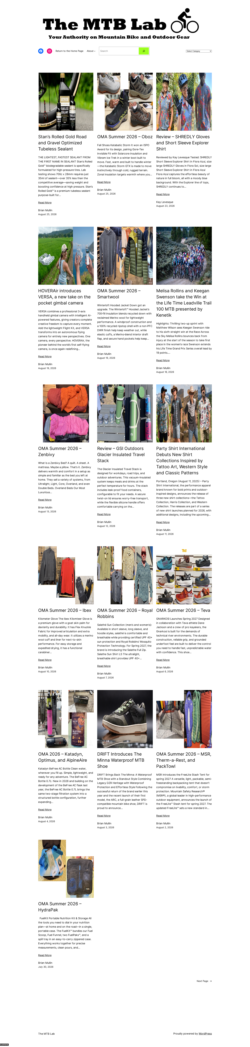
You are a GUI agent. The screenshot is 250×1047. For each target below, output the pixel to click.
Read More (45, 202)
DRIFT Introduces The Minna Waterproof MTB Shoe (120, 760)
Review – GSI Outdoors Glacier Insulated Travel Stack (121, 454)
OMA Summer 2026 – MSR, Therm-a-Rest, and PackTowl (183, 760)
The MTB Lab (46, 1033)
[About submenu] (94, 51)
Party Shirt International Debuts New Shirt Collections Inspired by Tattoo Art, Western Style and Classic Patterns (181, 460)
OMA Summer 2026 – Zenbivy (59, 451)
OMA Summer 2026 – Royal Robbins (125, 613)
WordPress (205, 1033)
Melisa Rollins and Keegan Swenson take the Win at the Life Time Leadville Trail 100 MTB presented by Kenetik (184, 303)
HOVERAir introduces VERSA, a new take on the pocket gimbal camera (64, 296)
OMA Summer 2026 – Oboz (125, 136)
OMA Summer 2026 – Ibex (64, 610)
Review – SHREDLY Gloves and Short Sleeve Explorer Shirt (183, 142)
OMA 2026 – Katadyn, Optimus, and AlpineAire (62, 757)
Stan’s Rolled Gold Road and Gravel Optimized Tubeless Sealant (62, 142)
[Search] (144, 51)
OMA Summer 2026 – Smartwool (118, 293)
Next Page (204, 981)
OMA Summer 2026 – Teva (183, 610)
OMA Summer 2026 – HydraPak (59, 906)
